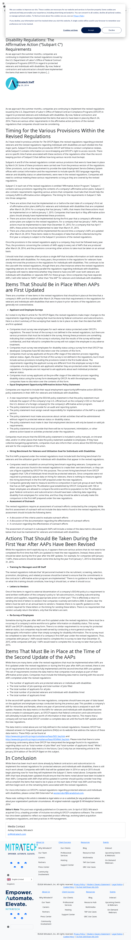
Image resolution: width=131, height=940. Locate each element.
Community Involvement (43, 873)
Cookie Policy (68, 887)
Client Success (65, 842)
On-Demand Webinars (110, 861)
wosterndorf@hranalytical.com (68, 793)
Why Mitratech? (45, 848)
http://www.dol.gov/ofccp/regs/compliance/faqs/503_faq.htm (35, 736)
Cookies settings (70, 30)
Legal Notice (117, 884)
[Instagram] (22, 868)
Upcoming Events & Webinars (112, 854)
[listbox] (19, 879)
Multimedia (88, 857)
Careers (41, 857)
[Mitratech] (3, 3)
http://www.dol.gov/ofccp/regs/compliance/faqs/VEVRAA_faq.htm (37, 739)
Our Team (42, 853)
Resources (85, 842)
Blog (85, 848)
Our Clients (65, 848)
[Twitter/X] (18, 863)
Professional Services (66, 854)
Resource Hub (89, 853)
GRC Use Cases (89, 867)
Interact (108, 848)
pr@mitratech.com (17, 834)
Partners (42, 862)
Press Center (43, 867)
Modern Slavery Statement (98, 884)
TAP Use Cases (89, 862)
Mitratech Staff (25, 82)
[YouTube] (14, 868)
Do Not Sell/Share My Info (87, 887)
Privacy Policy (78, 16)
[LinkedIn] (11, 863)
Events (106, 842)
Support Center (67, 865)
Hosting (64, 860)
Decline (112, 30)
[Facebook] (25, 863)
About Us (40, 842)
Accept (91, 30)
